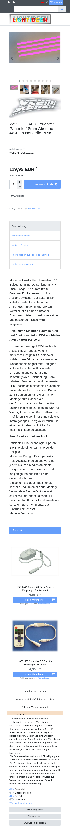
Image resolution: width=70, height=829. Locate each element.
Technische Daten (21, 235)
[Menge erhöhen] (19, 182)
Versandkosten (33, 209)
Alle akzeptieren (35, 809)
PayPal (18, 796)
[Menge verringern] (19, 186)
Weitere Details (20, 245)
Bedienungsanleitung (23, 264)
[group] (35, 636)
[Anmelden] (9, 2)
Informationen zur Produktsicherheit (30, 254)
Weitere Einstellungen (20, 803)
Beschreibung (19, 226)
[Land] (42, 2)
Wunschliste (18, 196)
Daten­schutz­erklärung (29, 783)
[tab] (35, 226)
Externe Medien (23, 792)
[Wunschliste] (47, 2)
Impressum (22, 776)
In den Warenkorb (41, 184)
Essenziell (20, 789)
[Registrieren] (14, 2)
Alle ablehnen (35, 816)
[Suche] (62, 9)
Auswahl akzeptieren (35, 823)
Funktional (20, 799)
